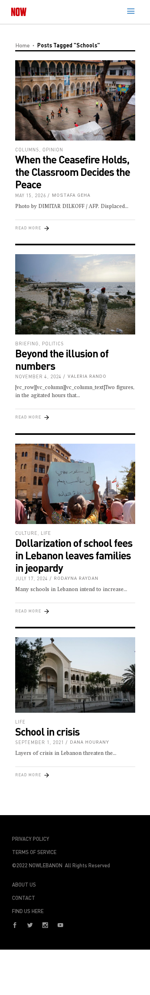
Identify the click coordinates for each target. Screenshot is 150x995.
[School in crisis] (75, 675)
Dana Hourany (89, 742)
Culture (26, 533)
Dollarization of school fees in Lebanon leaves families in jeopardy (73, 555)
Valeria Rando (87, 376)
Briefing (27, 343)
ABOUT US (24, 884)
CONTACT (23, 898)
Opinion (52, 149)
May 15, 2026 (30, 195)
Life (46, 533)
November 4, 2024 (38, 376)
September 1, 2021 (39, 742)
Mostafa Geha (71, 195)
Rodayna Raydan (76, 578)
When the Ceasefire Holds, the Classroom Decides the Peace (72, 171)
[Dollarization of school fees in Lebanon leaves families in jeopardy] (75, 484)
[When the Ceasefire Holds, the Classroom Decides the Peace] (75, 100)
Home (22, 45)
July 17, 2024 (31, 578)
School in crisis (47, 731)
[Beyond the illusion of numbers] (75, 294)
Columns (27, 149)
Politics (53, 343)
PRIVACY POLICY (30, 839)
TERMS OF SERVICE (34, 852)
